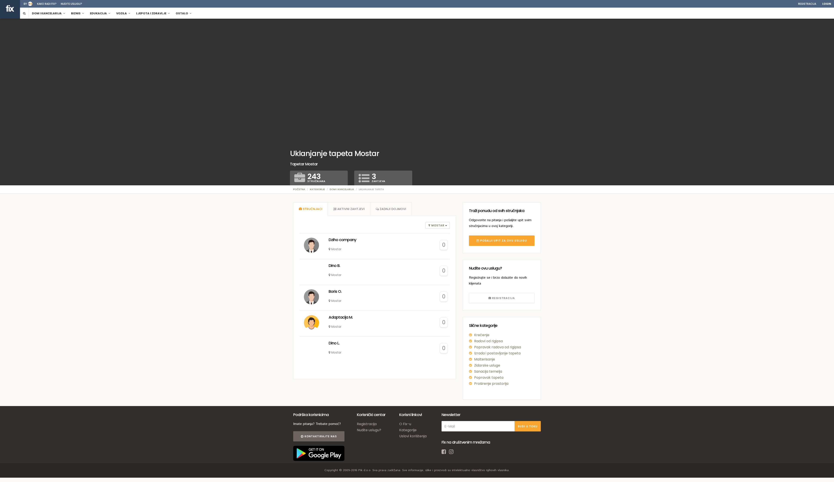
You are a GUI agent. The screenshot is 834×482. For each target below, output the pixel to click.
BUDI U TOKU (528, 426)
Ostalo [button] (182, 13)
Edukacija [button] (99, 13)
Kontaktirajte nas (320, 436)
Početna (299, 189)
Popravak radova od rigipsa (497, 347)
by (25, 4)
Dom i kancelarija (342, 189)
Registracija (807, 4)
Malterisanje (484, 359)
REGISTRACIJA (503, 298)
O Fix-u (405, 423)
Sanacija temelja (488, 371)
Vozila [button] (121, 13)
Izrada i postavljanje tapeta (497, 353)
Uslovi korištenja (413, 436)
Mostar (437, 225)
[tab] (310, 209)
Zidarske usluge (487, 365)
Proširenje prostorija (491, 383)
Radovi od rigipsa (488, 341)
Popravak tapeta (488, 377)
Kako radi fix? (46, 4)
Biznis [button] (76, 13)
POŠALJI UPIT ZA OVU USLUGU (503, 240)
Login (826, 4)
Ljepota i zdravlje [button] (151, 13)
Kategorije (317, 189)
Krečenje (481, 334)
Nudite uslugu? (71, 4)
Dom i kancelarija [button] (47, 13)
